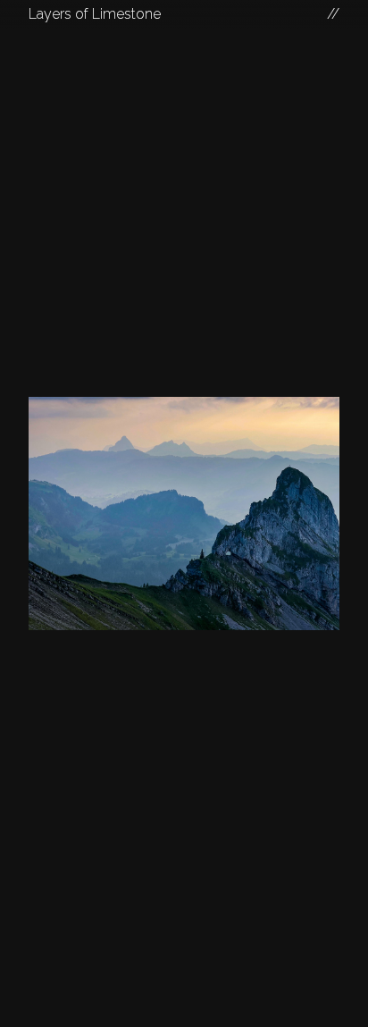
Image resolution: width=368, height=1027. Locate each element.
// (333, 13)
